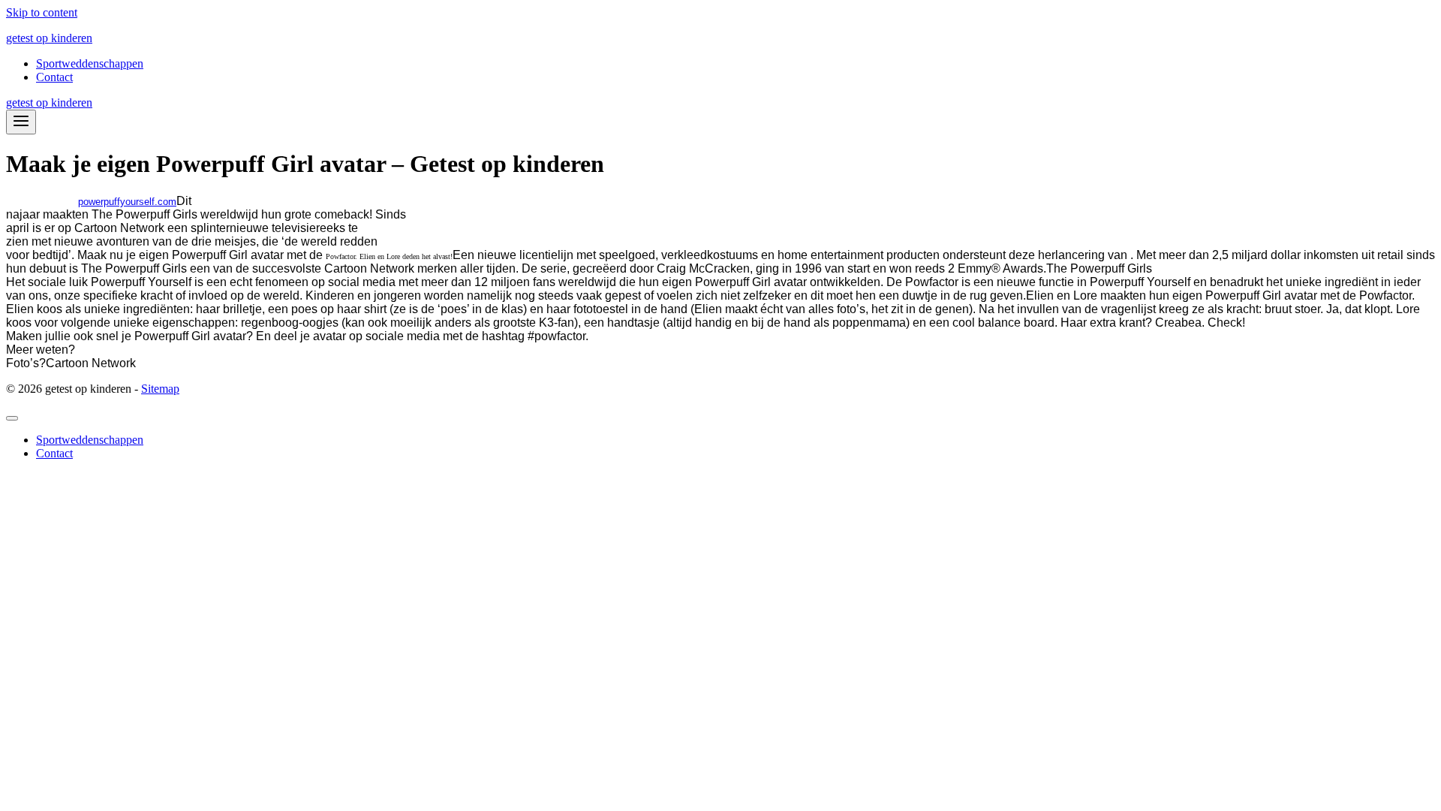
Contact (54, 77)
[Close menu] (12, 418)
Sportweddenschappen (89, 63)
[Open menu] (21, 122)
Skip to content (41, 12)
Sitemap (160, 388)
